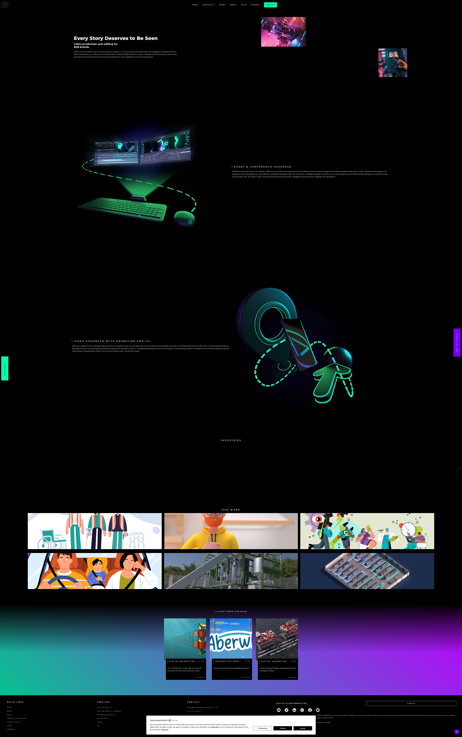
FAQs (9, 726)
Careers (11, 729)
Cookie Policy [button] (214, 727)
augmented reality (106, 715)
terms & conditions (17, 718)
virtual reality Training (109, 711)
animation (102, 718)
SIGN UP (411, 703)
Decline (282, 728)
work (9, 707)
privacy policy (14, 722)
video (100, 722)
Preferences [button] (164, 730)
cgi (98, 726)
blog (9, 715)
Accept (302, 728)
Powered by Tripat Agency (108, 729)
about (10, 711)
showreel (5, 368)
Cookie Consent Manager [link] (158, 720)
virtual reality (104, 707)
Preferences (262, 728)
